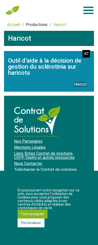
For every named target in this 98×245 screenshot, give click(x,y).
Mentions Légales (30, 147)
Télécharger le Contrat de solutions (45, 169)
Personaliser (31, 223)
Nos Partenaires (28, 141)
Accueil (13, 24)
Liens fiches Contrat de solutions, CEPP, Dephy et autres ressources (44, 155)
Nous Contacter (28, 163)
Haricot (59, 24)
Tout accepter (32, 214)
